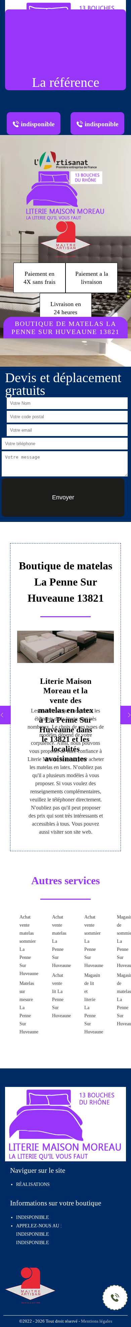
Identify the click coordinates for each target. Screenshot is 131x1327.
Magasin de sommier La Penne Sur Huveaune (122, 941)
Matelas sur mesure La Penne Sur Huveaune (25, 1007)
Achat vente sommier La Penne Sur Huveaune (89, 941)
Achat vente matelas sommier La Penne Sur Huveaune (25, 945)
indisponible (32, 1234)
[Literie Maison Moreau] (65, 195)
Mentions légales (96, 1321)
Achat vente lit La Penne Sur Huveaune (57, 995)
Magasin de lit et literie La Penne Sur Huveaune (89, 1003)
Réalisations (33, 1184)
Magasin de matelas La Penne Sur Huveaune (122, 999)
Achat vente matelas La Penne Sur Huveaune (57, 941)
